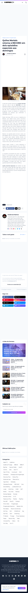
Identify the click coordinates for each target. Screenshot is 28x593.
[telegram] (17, 229)
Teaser (4, 518)
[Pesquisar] (26, 2)
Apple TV (5, 462)
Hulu (22, 484)
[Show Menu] (2, 2)
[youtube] (13, 229)
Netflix (4, 491)
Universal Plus (6, 521)
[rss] (14, 579)
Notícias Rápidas (7, 494)
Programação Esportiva (8, 506)
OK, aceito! (21, 588)
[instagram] (12, 576)
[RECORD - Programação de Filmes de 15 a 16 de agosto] (6, 382)
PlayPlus (21, 499)
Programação (13, 37)
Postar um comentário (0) (14, 284)
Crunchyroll (14, 472)
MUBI (17, 489)
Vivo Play (5, 523)
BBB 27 (22, 464)
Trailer (18, 518)
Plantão (15, 499)
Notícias (17, 491)
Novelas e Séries (7, 496)
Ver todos (22, 234)
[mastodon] (22, 576)
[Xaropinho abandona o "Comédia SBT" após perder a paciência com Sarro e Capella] (6, 396)
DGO (20, 472)
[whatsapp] (15, 229)
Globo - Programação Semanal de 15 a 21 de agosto (17, 361)
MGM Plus (10, 489)
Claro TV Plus (6, 472)
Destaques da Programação (17, 474)
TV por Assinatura (20, 516)
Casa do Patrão (12, 467)
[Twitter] (16, 208)
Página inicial (5, 37)
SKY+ (11, 511)
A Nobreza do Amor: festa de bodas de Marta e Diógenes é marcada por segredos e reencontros (18, 375)
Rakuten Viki (20, 506)
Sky (23, 511)
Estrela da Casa (7, 479)
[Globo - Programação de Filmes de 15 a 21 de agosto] (6, 368)
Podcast (18, 501)
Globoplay (13, 481)
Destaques (5, 474)
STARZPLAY (17, 511)
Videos (13, 521)
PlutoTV (11, 501)
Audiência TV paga (7, 464)
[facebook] (8, 229)
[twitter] (11, 229)
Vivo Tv (11, 523)
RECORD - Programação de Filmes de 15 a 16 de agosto (17, 382)
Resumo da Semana (16, 508)
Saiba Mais (4, 589)
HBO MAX (16, 484)
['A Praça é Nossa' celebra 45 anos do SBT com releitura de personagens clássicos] (6, 389)
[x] (6, 576)
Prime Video (6, 503)
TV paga (12, 516)
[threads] (21, 229)
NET (22, 489)
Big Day (5, 467)
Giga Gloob (6, 481)
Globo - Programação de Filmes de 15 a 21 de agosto (17, 368)
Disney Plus (15, 477)
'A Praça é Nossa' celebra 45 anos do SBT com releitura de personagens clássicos (18, 389)
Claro (10, 469)
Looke (4, 489)
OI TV (14, 496)
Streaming (16, 513)
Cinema (5, 469)
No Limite (11, 491)
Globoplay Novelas (7, 484)
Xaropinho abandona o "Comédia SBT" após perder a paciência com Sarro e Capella (17, 396)
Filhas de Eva (16, 479)
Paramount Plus (7, 499)
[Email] (19, 208)
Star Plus (5, 513)
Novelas (15, 494)
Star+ (11, 513)
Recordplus (6, 508)
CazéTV (20, 467)
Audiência (12, 462)
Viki (18, 521)
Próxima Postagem (21, 289)
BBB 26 (16, 464)
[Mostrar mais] (22, 208)
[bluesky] (19, 229)
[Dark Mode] (23, 2)
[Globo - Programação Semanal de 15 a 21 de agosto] (6, 361)
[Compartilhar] (24, 54)
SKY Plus (5, 511)
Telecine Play (12, 518)
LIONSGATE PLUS (16, 486)
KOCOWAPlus (6, 486)
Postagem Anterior (6, 289)
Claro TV (16, 469)
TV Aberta (5, 516)
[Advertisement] (14, 20)
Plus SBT (5, 501)
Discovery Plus (6, 477)
